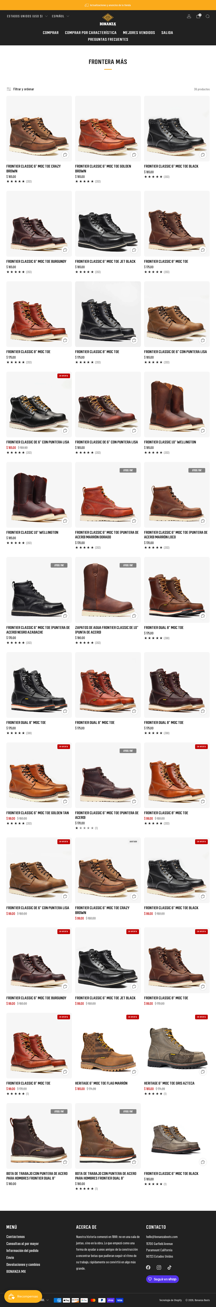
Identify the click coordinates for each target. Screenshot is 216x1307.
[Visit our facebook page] (148, 1267)
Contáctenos (15, 1236)
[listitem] (108, 5)
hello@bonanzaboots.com (162, 1236)
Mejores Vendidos (139, 32)
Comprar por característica (91, 32)
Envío (10, 1257)
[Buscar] (207, 16)
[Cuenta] (189, 16)
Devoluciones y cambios (23, 1264)
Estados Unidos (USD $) (25, 16)
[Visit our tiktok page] (169, 1267)
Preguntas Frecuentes (108, 39)
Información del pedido (22, 1250)
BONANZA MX (16, 1271)
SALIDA (167, 32)
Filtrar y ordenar (23, 89)
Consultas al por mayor (22, 1243)
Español (58, 16)
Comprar (51, 32)
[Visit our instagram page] (159, 1267)
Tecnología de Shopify (170, 1300)
